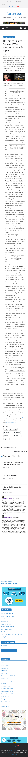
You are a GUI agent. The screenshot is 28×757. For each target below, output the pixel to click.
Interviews (4, 670)
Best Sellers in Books (6, 581)
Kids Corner (4, 673)
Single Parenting (5, 701)
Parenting (3, 683)
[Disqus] (14, 515)
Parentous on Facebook (9, 650)
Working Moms (5, 706)
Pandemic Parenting (6, 681)
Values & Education (6, 704)
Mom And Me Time (6, 621)
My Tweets (4, 645)
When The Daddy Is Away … (8, 616)
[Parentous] (3, 28)
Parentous (14, 13)
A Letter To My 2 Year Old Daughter (12, 488)
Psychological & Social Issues (8, 693)
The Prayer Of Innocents (7, 629)
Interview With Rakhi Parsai (8, 614)
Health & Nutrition (6, 668)
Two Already (4, 619)
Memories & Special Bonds (8, 37)
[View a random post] (25, 28)
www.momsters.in (11, 422)
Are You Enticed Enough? (7, 626)
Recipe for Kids (5, 696)
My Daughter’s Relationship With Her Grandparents (13, 463)
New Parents (4, 678)
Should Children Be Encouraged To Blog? (11, 634)
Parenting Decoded (6, 686)
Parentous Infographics (7, 688)
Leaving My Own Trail (9, 447)
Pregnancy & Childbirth (7, 691)
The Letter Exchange (19, 451)
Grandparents (5, 665)
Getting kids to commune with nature (11, 637)
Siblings (3, 699)
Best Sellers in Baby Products (9, 583)
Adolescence (4, 663)
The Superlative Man (10, 476)
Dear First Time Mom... (7, 632)
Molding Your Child (6, 624)
